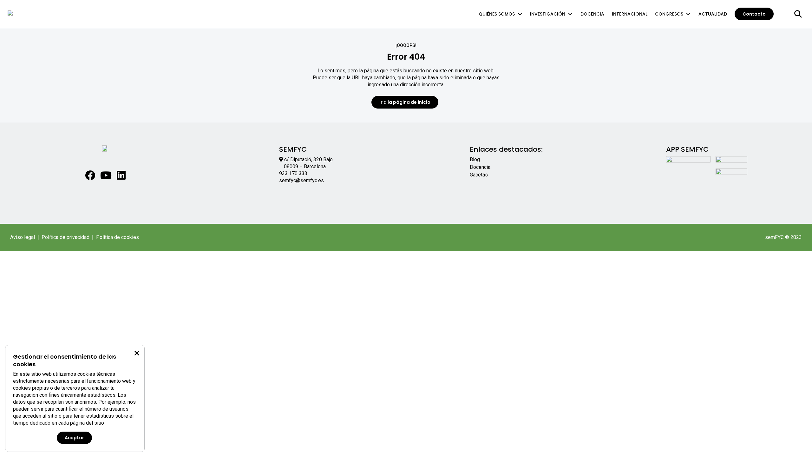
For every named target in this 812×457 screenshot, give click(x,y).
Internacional (629, 14)
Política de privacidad (65, 237)
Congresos (669, 14)
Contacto (754, 14)
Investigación (547, 14)
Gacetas (479, 175)
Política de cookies (117, 237)
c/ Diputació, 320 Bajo (308, 159)
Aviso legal (22, 237)
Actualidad (712, 14)
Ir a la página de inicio (404, 102)
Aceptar (74, 437)
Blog (475, 159)
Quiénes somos (497, 14)
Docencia (592, 14)
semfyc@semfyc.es (301, 180)
